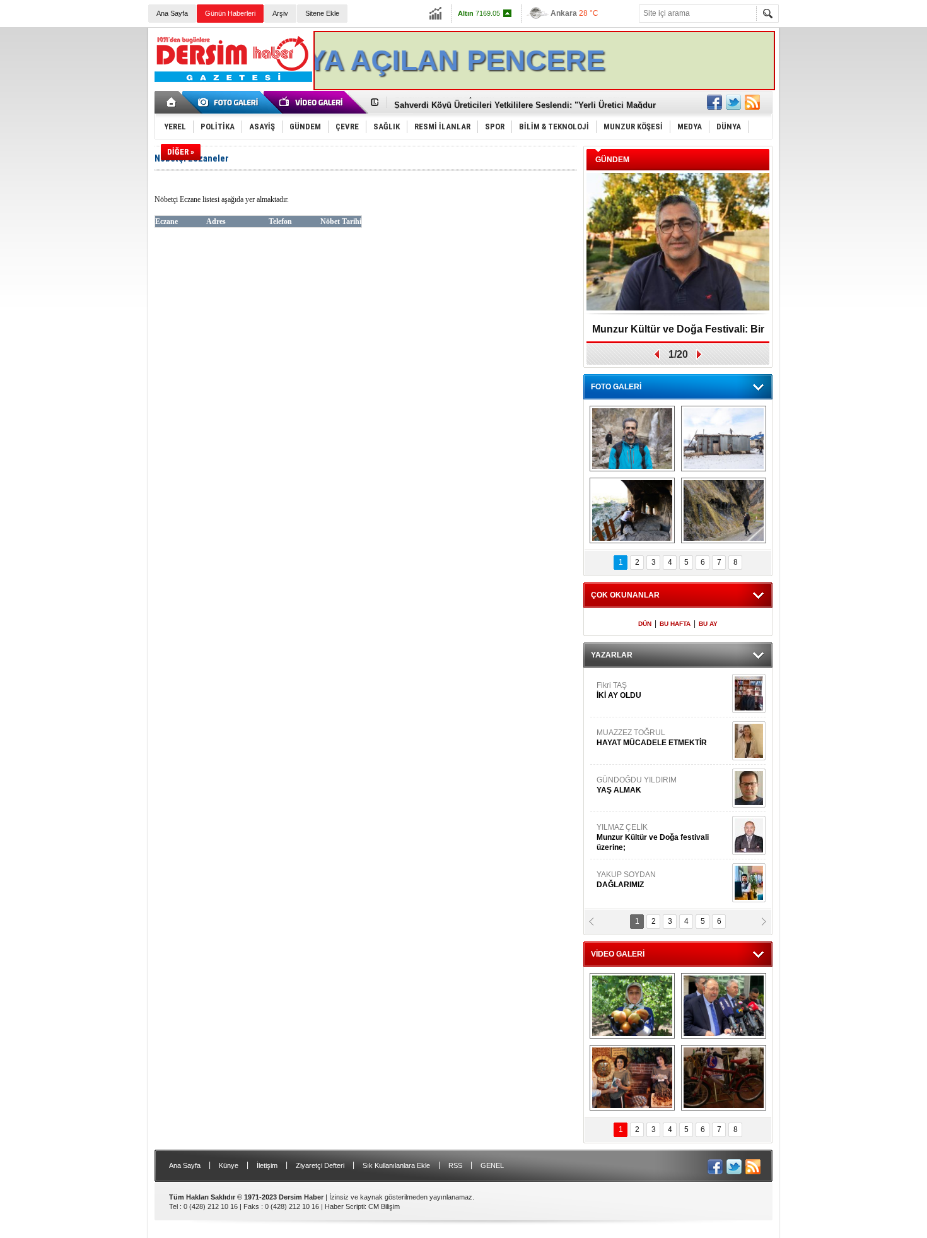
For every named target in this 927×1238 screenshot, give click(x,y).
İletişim (267, 1165)
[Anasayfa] (171, 102)
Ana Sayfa (172, 13)
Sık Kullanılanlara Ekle (396, 1165)
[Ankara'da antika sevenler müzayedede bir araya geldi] (723, 1078)
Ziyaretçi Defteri (320, 1165)
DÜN (644, 623)
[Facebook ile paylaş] (714, 102)
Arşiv (280, 13)
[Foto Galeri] (230, 102)
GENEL (492, 1165)
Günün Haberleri (230, 13)
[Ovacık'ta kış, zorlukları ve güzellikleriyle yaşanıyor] (723, 438)
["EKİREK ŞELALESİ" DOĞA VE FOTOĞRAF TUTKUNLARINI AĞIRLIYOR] (632, 438)
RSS (455, 1165)
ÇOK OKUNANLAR (625, 595)
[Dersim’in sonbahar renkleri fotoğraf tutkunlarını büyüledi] (632, 510)
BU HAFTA (675, 623)
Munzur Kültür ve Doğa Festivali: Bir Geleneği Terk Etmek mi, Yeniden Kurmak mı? (678, 333)
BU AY (708, 623)
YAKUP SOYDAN (626, 879)
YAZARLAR (612, 655)
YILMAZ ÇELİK (653, 837)
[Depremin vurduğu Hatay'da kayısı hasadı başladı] (632, 1006)
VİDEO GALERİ (617, 954)
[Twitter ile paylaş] (733, 102)
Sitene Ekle (322, 13)
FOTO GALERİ (616, 386)
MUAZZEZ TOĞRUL (652, 737)
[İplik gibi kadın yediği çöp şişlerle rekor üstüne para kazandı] (632, 1078)
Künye (228, 1165)
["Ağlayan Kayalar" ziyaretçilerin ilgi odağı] (723, 510)
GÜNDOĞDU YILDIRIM (637, 784)
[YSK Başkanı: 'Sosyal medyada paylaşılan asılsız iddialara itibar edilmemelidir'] (723, 1006)
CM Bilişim (384, 1206)
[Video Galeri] (312, 102)
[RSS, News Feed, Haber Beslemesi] (752, 102)
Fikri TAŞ (619, 690)
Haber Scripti (344, 1206)
